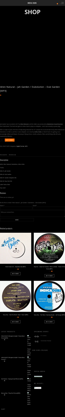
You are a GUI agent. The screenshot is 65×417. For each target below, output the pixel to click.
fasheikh (40, 415)
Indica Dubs (32, 3)
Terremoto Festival (46, 340)
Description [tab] (3, 155)
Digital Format (20, 146)
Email (35, 205)
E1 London (43, 335)
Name (2, 205)
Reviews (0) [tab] (12, 155)
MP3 (26, 146)
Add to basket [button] (15, 273)
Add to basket (9, 140)
